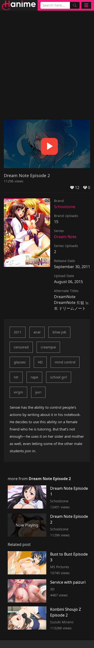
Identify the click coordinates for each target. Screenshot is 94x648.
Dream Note (65, 236)
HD (40, 362)
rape (34, 377)
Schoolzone (64, 206)
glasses (20, 362)
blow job (59, 332)
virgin (18, 392)
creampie (48, 347)
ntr (16, 377)
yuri (38, 392)
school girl (58, 377)
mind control (65, 362)
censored (21, 347)
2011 (17, 332)
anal (37, 332)
